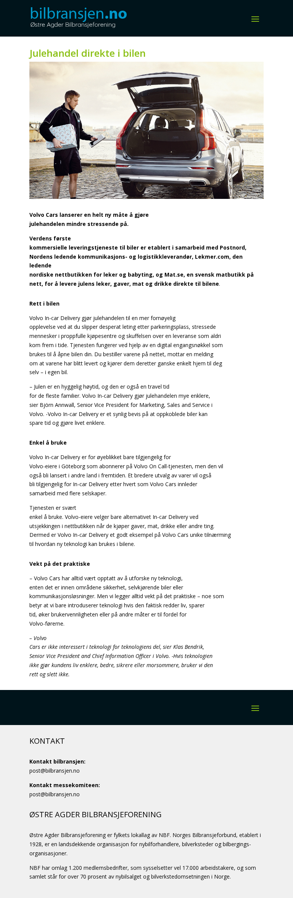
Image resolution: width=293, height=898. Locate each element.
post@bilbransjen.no (54, 770)
